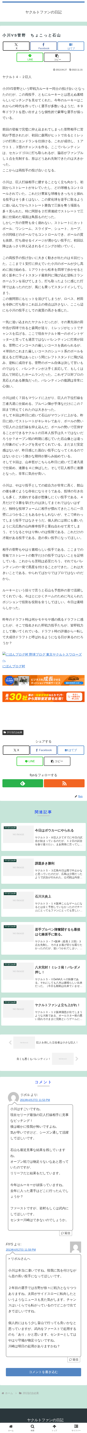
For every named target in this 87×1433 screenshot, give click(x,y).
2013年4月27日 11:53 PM (35, 1100)
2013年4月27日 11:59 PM (21, 1249)
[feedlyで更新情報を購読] (22, 783)
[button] (57, 57)
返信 (67, 1233)
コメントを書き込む (43, 1372)
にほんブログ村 (13, 666)
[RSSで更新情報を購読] (64, 783)
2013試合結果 (14, 732)
